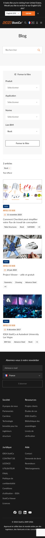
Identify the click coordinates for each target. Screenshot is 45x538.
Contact (28, 454)
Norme (9, 110)
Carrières (6, 416)
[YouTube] (30, 512)
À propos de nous (10, 406)
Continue (28, 13)
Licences (6, 503)
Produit (9, 81)
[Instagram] (20, 512)
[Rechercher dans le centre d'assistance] (38, 50)
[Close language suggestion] (38, 13)
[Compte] (37, 22)
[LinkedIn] (25, 512)
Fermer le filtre (22, 143)
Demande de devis (33, 459)
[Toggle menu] (41, 22)
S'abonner (22, 384)
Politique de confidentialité (8, 481)
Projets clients (31, 406)
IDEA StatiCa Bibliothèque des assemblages (32, 421)
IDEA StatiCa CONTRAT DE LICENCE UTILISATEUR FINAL (8, 464)
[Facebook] (15, 512)
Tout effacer (7, 173)
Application (11, 96)
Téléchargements (32, 469)
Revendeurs (30, 464)
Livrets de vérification (30, 433)
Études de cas (31, 411)
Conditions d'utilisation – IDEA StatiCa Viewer (10, 493)
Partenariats (7, 411)
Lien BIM (10, 125)
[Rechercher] (25, 22)
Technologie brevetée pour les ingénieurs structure (10, 428)
